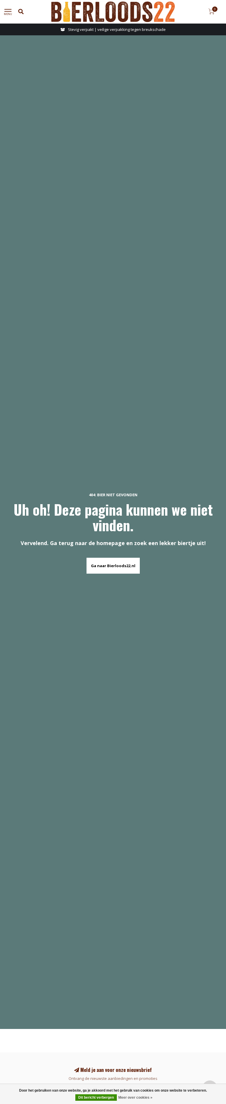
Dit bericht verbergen (96, 1097)
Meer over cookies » (135, 1097)
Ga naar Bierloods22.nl (113, 565)
